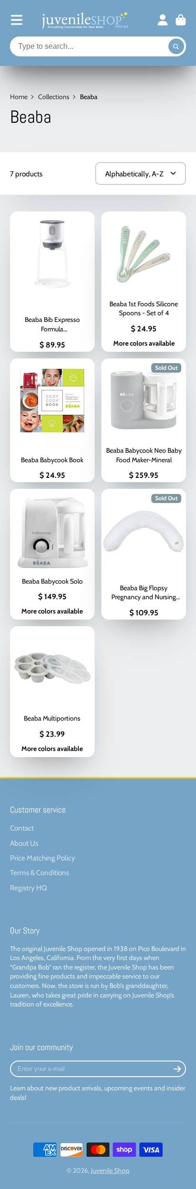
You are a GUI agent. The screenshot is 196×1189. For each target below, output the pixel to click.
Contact (22, 827)
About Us (24, 843)
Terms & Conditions (39, 872)
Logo (84, 20)
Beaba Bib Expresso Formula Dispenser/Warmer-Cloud (52, 281)
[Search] (176, 46)
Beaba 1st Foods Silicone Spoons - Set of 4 (143, 281)
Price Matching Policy (42, 857)
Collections (53, 96)
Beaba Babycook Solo (52, 554)
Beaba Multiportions (52, 691)
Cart (180, 20)
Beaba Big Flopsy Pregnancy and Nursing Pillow (143, 554)
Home (19, 96)
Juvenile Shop (110, 1170)
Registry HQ (28, 887)
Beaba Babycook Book (52, 420)
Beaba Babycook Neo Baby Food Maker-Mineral (143, 420)
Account (162, 20)
